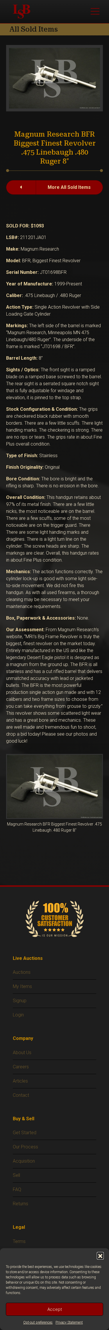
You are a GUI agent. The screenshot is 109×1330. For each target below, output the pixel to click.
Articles (20, 1081)
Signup (19, 1000)
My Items (22, 986)
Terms (19, 1241)
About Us (22, 1052)
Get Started (24, 1132)
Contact (21, 1095)
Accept (54, 1309)
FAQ (17, 1189)
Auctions (22, 972)
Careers (21, 1067)
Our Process (25, 1147)
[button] (100, 1255)
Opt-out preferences (38, 1322)
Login (18, 1015)
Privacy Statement (69, 1322)
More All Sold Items (69, 187)
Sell (16, 1175)
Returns (20, 1203)
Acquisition (24, 1161)
